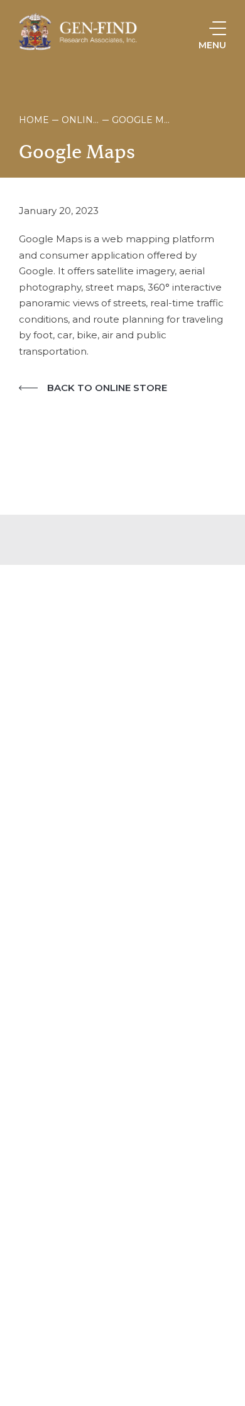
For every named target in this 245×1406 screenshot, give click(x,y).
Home (34, 120)
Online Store (80, 120)
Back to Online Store (107, 388)
